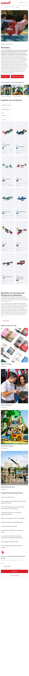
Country (2, 563)
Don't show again (14, 575)
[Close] (26, 551)
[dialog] (14, 338)
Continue (14, 571)
